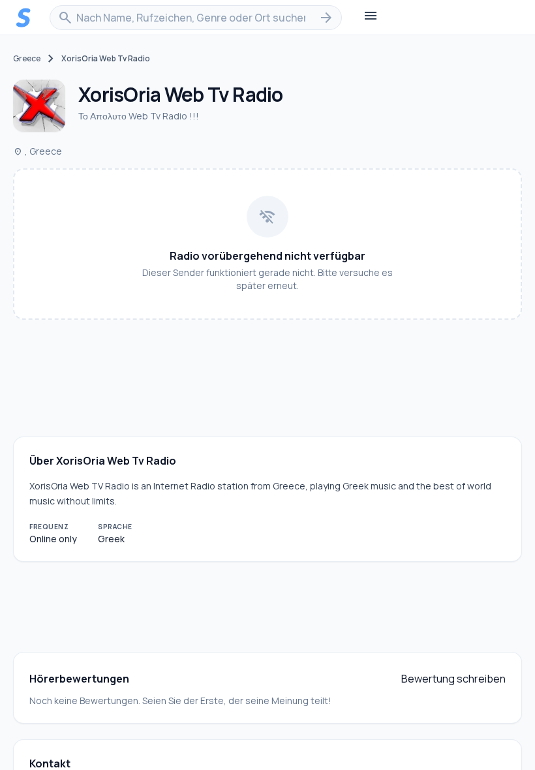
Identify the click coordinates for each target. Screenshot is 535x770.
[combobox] (196, 17)
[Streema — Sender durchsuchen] (23, 17)
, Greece (37, 151)
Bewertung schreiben (453, 678)
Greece (26, 59)
